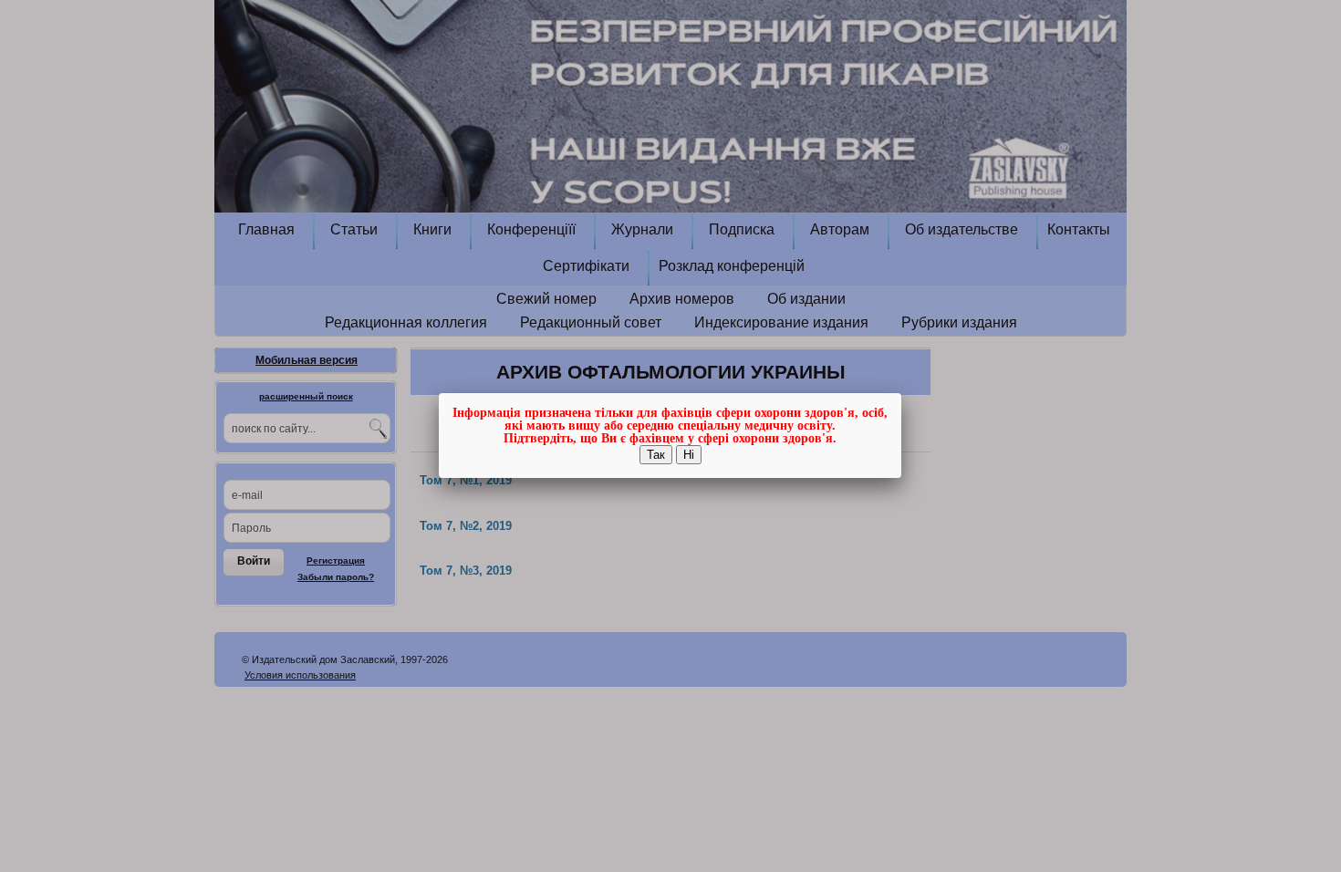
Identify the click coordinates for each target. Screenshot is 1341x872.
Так (656, 455)
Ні (688, 455)
